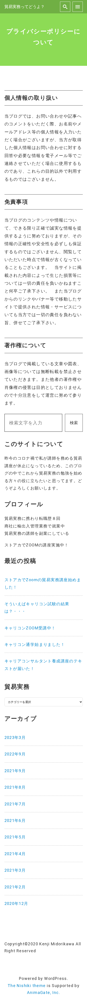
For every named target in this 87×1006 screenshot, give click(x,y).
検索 (74, 422)
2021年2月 (15, 887)
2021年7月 (15, 804)
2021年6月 (15, 820)
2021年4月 (15, 853)
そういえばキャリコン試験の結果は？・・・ (36, 608)
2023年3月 (15, 737)
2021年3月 (15, 870)
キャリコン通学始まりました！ (34, 644)
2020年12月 (16, 903)
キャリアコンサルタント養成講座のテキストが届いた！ (43, 665)
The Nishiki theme (27, 985)
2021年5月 (15, 837)
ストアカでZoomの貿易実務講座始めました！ (42, 583)
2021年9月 (15, 770)
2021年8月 (15, 787)
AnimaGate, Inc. (43, 992)
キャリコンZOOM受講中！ (30, 628)
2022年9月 (15, 754)
